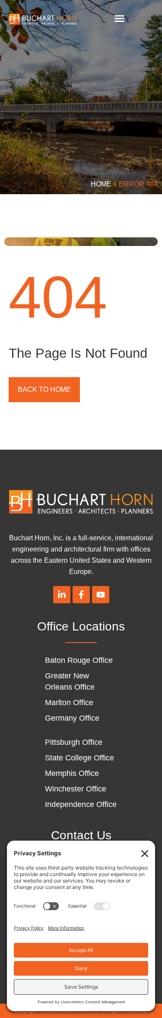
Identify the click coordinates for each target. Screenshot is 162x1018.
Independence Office (81, 804)
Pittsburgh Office (73, 742)
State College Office (79, 757)
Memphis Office (72, 773)
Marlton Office (69, 702)
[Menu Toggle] (119, 18)
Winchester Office (75, 789)
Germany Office (72, 718)
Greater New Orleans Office (70, 681)
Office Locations (81, 626)
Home (101, 184)
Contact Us (81, 835)
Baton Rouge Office (79, 660)
